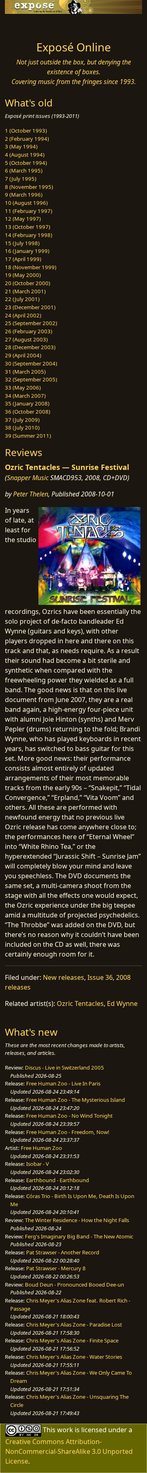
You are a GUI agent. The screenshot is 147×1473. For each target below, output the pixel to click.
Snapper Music (28, 477)
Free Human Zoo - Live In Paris (63, 1083)
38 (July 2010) (22, 427)
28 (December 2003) (30, 347)
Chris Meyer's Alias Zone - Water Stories (74, 1356)
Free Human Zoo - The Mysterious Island (75, 1099)
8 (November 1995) (29, 186)
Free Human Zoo (41, 1148)
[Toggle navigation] (26, 25)
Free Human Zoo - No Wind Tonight (69, 1115)
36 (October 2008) (27, 411)
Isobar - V (37, 1163)
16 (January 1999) (27, 251)
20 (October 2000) (27, 283)
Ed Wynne (122, 1003)
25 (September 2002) (31, 323)
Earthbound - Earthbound (57, 1180)
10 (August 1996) (26, 202)
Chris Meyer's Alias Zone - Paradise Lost (74, 1324)
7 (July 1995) (20, 178)
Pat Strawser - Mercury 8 (56, 1268)
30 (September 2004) (31, 363)
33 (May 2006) (23, 387)
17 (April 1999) (23, 259)
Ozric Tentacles (80, 1003)
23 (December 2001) (30, 307)
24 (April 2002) (23, 315)
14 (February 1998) (28, 235)
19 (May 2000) (23, 275)
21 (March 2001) (25, 291)
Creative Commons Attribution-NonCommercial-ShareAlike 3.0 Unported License (69, 1451)
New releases (63, 977)
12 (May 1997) (23, 218)
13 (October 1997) (27, 226)
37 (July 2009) (22, 419)
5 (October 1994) (26, 162)
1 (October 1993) (26, 130)
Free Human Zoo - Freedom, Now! (67, 1132)
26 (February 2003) (28, 331)
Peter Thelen (30, 494)
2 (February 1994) (27, 138)
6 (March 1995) (23, 170)
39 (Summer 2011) (28, 435)
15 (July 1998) (22, 243)
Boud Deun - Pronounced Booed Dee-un (74, 1284)
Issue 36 (100, 977)
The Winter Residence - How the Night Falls (77, 1220)
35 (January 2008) (27, 403)
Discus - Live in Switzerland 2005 (64, 1067)
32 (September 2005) (31, 379)
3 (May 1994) (21, 146)
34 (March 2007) (25, 395)
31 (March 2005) (25, 371)
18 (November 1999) (30, 267)
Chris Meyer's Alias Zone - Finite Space (72, 1340)
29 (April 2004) (23, 355)
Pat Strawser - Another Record (62, 1252)
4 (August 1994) (25, 154)
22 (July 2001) (22, 299)
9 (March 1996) (23, 194)
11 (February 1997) (28, 211)
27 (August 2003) (26, 339)
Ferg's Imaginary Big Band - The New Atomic (79, 1236)
